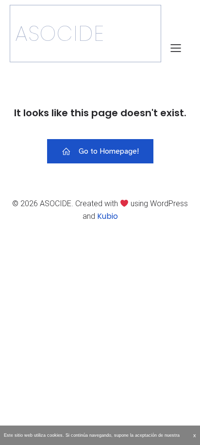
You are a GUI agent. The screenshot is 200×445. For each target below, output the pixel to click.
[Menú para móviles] (175, 47)
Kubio (107, 216)
